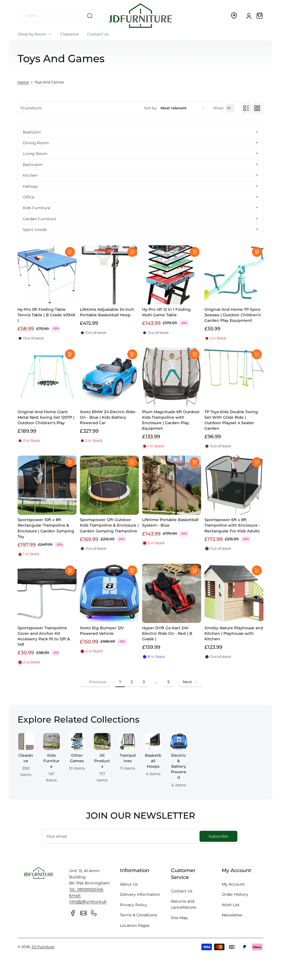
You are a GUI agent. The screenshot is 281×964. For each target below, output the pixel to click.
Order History (235, 894)
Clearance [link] (25, 758)
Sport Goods (35, 229)
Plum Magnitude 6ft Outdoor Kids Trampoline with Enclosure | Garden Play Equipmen (171, 420)
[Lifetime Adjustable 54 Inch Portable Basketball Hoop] (109, 274)
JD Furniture (43, 947)
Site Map (179, 917)
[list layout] (246, 108)
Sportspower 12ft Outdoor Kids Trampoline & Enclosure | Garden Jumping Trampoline (109, 525)
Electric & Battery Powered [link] (178, 766)
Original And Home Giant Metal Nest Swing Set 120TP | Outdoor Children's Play (46, 417)
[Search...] (89, 15)
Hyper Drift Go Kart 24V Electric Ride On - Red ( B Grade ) (167, 633)
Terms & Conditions (138, 915)
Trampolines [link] (128, 758)
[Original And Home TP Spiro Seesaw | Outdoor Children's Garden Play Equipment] (233, 274)
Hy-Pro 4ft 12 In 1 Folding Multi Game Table (166, 312)
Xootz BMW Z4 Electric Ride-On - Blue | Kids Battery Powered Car (108, 417)
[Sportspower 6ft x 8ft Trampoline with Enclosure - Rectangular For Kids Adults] (233, 485)
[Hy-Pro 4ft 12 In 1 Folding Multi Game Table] (171, 274)
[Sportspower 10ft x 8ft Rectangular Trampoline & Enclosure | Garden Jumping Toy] (47, 485)
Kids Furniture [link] (51, 761)
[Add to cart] (70, 252)
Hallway (30, 186)
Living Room (35, 153)
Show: (218, 108)
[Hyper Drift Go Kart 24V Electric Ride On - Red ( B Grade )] (171, 593)
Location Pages (135, 925)
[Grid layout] (257, 108)
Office (28, 197)
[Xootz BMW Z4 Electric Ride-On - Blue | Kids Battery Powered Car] (109, 377)
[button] (234, 15)
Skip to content (8, 42)
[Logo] (140, 15)
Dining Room (36, 142)
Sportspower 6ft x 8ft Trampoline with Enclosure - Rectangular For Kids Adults (232, 525)
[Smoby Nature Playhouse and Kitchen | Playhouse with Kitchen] (233, 593)
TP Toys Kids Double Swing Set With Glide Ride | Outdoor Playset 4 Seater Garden (231, 420)
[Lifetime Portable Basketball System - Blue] (171, 485)
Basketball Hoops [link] (153, 761)
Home (23, 82)
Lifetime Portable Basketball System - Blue (170, 522)
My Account (233, 884)
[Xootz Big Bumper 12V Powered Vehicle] (109, 593)
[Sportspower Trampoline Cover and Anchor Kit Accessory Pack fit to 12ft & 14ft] (47, 593)
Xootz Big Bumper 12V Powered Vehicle (102, 630)
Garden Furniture (39, 218)
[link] (95, 682)
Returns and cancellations (183, 904)
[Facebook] (73, 913)
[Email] (83, 913)
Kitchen (30, 175)
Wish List (231, 904)
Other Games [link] (77, 758)
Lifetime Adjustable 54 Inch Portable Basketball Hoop (107, 312)
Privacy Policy (133, 904)
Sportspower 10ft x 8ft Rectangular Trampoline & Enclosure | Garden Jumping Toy (46, 528)
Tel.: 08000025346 (86, 889)
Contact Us (181, 891)
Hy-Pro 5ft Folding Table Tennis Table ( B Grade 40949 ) (46, 315)
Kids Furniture (36, 207)
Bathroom (33, 164)
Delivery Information (140, 894)
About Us (129, 884)
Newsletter (232, 915)
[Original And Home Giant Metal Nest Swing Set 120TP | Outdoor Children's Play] (47, 377)
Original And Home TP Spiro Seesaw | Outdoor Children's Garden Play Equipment (232, 315)
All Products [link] (102, 761)
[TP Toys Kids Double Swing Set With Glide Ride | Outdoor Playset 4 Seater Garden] (233, 377)
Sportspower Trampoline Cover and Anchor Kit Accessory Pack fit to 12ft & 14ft (44, 636)
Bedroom (32, 132)
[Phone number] (94, 913)
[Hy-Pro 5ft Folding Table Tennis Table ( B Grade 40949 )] (47, 274)
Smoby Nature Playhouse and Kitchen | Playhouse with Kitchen (233, 633)
